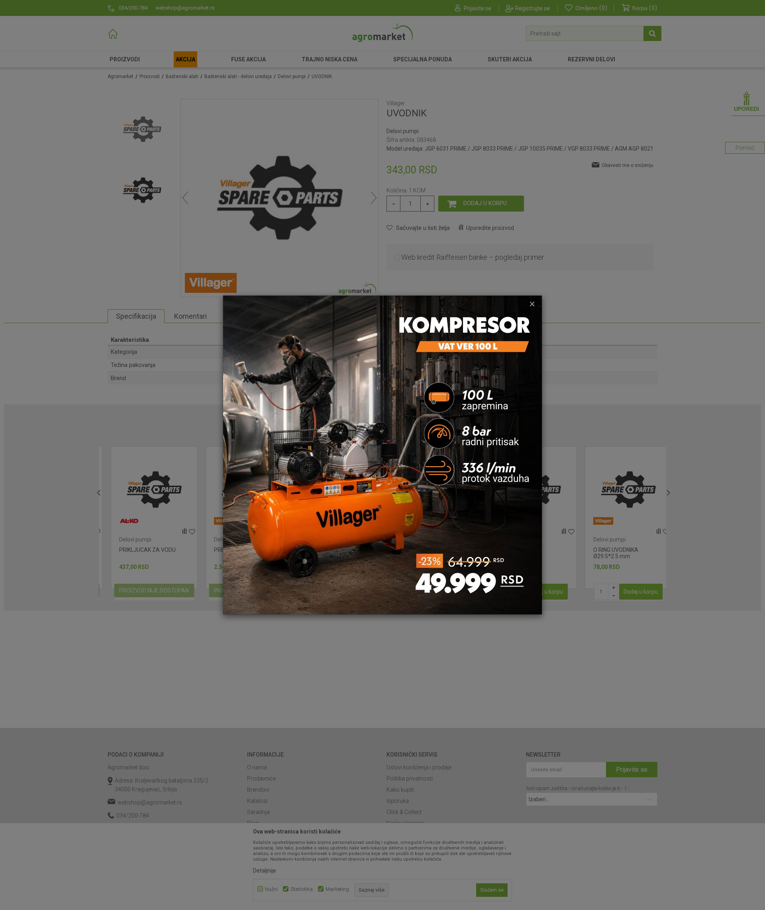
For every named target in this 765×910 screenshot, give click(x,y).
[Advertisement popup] (382, 454)
